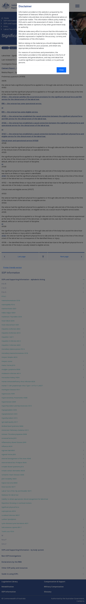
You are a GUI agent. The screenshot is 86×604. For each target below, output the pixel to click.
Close (61, 70)
